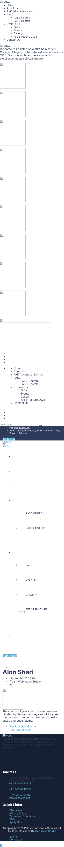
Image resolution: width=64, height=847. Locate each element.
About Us (12, 8)
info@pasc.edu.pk (19, 427)
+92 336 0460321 (20, 783)
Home (10, 5)
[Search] (40, 425)
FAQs (17, 27)
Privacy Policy (17, 813)
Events (18, 30)
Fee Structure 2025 (25, 36)
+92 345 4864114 (20, 795)
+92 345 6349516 (20, 789)
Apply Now (9, 439)
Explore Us (13, 24)
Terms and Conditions (22, 816)
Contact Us (13, 39)
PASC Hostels (22, 20)
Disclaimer (15, 810)
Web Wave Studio (45, 831)
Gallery (18, 33)
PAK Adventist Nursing (20, 11)
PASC (10, 14)
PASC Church (22, 17)
